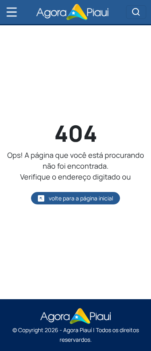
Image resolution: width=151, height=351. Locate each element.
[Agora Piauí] (72, 12)
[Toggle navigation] (136, 12)
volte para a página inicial (80, 198)
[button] (12, 12)
